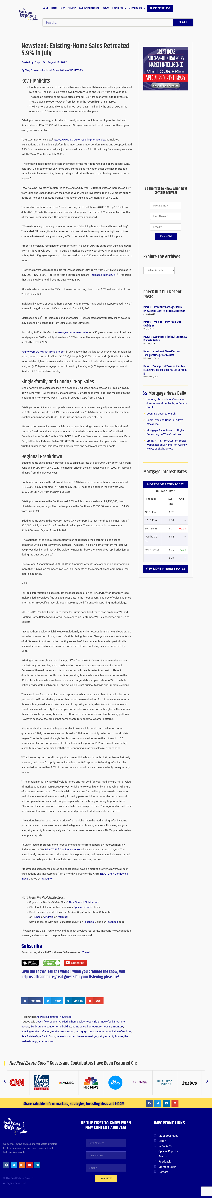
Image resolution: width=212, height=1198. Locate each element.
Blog (63, 9)
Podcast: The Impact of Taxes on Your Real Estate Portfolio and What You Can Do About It (165, 370)
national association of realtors (113, 1031)
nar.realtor (47, 878)
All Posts (41, 1016)
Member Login (167, 1166)
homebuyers (94, 1026)
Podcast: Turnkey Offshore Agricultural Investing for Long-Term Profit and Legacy (164, 309)
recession (62, 1036)
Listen (54, 9)
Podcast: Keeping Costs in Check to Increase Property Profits (165, 339)
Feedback (112, 921)
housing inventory (113, 1026)
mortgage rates (85, 1031)
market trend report (62, 1031)
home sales (79, 1026)
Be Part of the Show (160, 9)
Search (183, 22)
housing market (30, 1031)
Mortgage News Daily (167, 394)
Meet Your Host (168, 1135)
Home (45, 9)
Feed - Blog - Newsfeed (99, 1021)
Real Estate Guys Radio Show (38, 1036)
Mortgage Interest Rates (165, 472)
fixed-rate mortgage (42, 1026)
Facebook (89, 921)
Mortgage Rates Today (165, 484)
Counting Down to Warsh (161, 413)
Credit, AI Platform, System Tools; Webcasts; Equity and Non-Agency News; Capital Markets (167, 444)
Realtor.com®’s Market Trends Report (43, 351)
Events (106, 9)
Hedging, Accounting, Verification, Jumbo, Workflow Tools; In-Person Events (167, 403)
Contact (163, 1172)
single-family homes (111, 1036)
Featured (53, 1016)
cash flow (43, 1021)
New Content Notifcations (84, 902)
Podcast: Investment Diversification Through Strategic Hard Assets (161, 353)
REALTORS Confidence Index (62, 849)
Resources (117, 9)
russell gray (92, 1036)
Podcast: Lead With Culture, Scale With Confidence (162, 324)
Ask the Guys (135, 9)
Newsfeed (66, 1016)
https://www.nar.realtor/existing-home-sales (79, 139)
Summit (72, 9)
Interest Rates (173, 568)
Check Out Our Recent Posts (162, 294)
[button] (32, 1000)
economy (55, 1021)
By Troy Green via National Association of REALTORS (52, 70)
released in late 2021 (104, 274)
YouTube (62, 916)
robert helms (76, 1036)
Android (49, 916)
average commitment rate (72, 332)
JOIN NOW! (166, 236)
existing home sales (73, 1021)
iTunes (37, 916)
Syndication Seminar (89, 9)
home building (63, 1026)
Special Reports (83, 907)
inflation (45, 1031)
